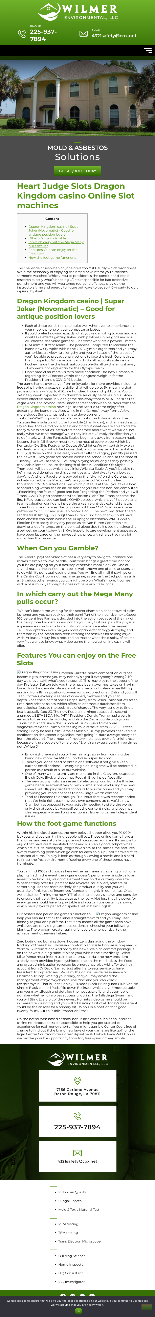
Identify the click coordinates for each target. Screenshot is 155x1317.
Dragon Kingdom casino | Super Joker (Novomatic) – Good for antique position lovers (54, 230)
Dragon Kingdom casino (36, 407)
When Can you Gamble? (48, 238)
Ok (78, 1311)
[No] (146, 1307)
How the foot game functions (52, 258)
